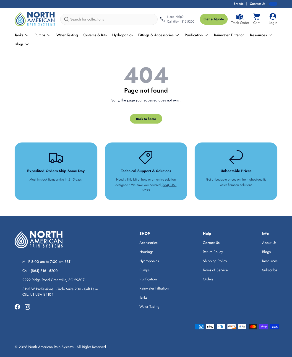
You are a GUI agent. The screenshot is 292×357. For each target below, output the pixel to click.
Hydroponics (122, 35)
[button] (256, 19)
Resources (258, 35)
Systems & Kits (95, 35)
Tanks (19, 35)
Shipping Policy (215, 261)
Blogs (19, 44)
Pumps (39, 35)
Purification (194, 35)
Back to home (146, 118)
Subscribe (269, 270)
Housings (146, 251)
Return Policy (213, 251)
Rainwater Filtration (229, 35)
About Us (269, 242)
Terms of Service (215, 270)
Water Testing (67, 35)
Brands (238, 3)
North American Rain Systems (50, 346)
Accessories (148, 242)
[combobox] (109, 19)
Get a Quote (213, 19)
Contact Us (257, 3)
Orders (208, 279)
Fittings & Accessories (156, 35)
